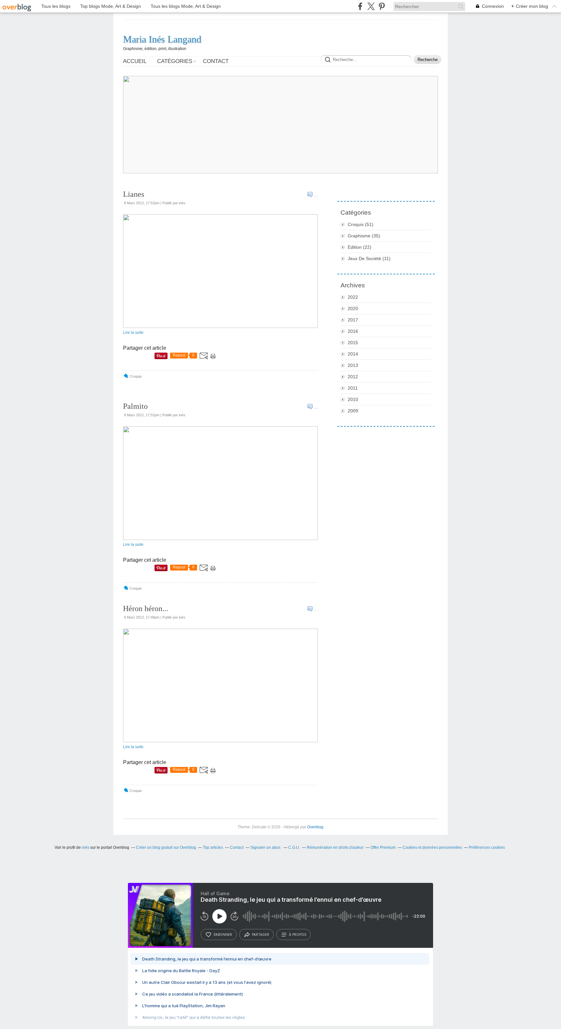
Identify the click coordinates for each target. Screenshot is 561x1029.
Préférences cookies (487, 847)
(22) (359, 247)
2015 (353, 342)
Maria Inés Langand (162, 39)
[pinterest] (382, 6)
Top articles (213, 847)
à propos (297, 934)
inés (85, 847)
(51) (360, 224)
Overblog (315, 827)
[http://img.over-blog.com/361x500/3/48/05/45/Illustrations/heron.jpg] (220, 741)
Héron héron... (145, 608)
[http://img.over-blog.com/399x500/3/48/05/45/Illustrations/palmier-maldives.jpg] (220, 538)
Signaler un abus (265, 847)
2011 (353, 388)
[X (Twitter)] (371, 6)
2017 (353, 319)
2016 (353, 331)
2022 (353, 297)
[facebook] (360, 6)
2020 (353, 308)
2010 (353, 399)
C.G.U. (294, 847)
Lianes (133, 194)
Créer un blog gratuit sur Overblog (166, 847)
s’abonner (222, 934)
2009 (353, 410)
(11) (369, 258)
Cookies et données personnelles (432, 847)
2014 (353, 354)
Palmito (135, 406)
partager (260, 934)
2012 (353, 376)
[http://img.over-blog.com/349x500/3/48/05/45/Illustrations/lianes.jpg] (220, 326)
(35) (364, 235)
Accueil (134, 61)
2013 (353, 365)
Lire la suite (133, 332)
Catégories (174, 61)
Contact (216, 61)
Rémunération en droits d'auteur (335, 847)
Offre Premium (383, 847)
